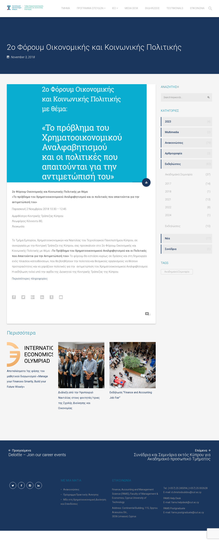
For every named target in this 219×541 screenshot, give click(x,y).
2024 (168, 215)
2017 (168, 183)
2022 (168, 207)
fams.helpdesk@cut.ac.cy (185, 502)
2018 (168, 191)
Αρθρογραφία (173, 153)
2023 (168, 121)
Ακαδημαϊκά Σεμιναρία (178, 174)
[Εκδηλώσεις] (146, 182)
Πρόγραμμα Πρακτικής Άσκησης (81, 494)
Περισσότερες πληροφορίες (30, 278)
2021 (168, 199)
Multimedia (172, 132)
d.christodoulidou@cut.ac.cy (186, 492)
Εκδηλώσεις (173, 164)
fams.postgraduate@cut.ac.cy (187, 512)
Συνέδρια (170, 249)
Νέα (167, 238)
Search (210, 97)
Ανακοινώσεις (174, 142)
